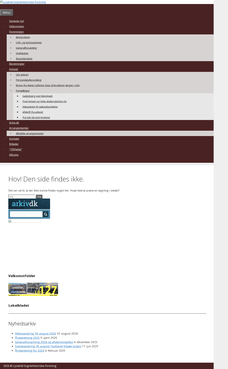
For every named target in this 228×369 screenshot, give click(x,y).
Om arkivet (22, 74)
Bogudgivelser (24, 58)
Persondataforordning (28, 80)
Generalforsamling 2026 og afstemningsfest (44, 342)
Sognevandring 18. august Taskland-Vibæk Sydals (48, 346)
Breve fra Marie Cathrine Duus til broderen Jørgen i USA (47, 85)
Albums (14, 155)
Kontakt (14, 139)
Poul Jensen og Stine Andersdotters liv (45, 101)
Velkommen (16, 26)
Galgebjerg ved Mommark (38, 96)
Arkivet (13, 69)
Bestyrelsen (23, 37)
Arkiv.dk (14, 123)
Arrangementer (19, 128)
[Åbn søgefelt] (2, 7)
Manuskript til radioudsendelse (40, 106)
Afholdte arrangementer (30, 133)
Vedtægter (22, 53)
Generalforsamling (26, 47)
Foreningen (16, 32)
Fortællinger (23, 90)
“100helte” (15, 149)
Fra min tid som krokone (36, 117)
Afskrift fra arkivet (33, 112)
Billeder (14, 144)
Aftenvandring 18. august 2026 (35, 333)
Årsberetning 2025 (27, 338)
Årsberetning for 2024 (29, 350)
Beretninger (17, 64)
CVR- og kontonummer (29, 42)
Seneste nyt (16, 21)
